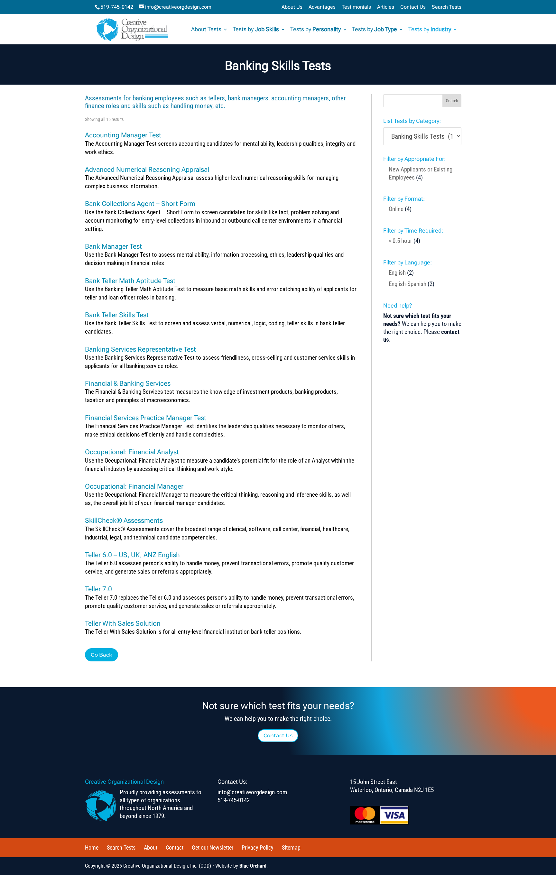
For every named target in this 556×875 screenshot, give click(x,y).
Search (452, 100)
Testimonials (356, 7)
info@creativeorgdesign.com (252, 792)
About (150, 847)
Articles (385, 7)
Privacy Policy (257, 847)
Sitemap (291, 847)
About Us (292, 7)
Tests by (256, 29)
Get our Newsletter (212, 847)
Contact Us (413, 7)
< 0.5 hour (400, 240)
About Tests (206, 29)
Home (91, 847)
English (397, 272)
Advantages (322, 7)
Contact (174, 847)
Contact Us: (232, 781)
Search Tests (446, 7)
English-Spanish (407, 284)
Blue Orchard (252, 866)
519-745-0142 (116, 7)
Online (396, 209)
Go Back (101, 655)
